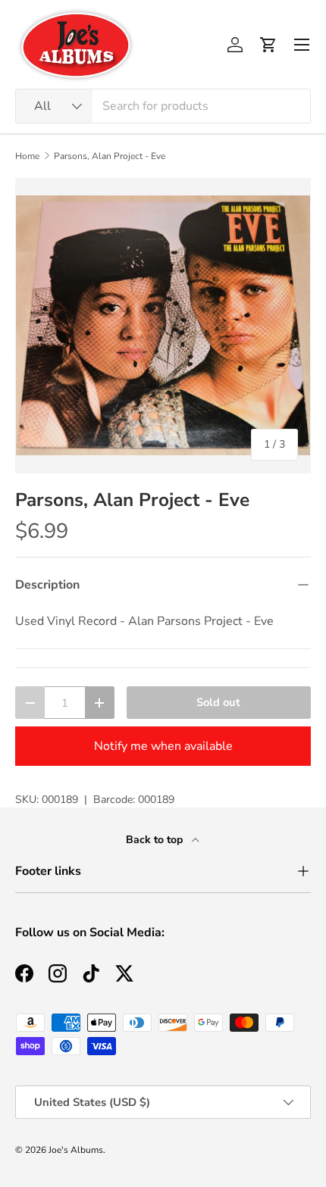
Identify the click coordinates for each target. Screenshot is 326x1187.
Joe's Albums (76, 1150)
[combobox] (163, 106)
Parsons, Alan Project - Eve (109, 156)
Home (27, 156)
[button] (268, 44)
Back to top (156, 839)
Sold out (218, 702)
